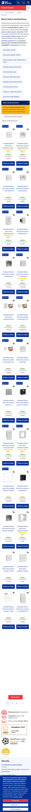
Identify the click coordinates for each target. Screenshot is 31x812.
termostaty (20, 32)
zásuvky (3, 32)
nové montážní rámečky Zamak (11, 36)
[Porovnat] (13, 129)
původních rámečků (7, 40)
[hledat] (28, 8)
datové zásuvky (11, 32)
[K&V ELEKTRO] (6, 3)
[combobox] (2, 121)
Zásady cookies (18, 797)
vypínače (25, 30)
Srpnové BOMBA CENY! (8, 775)
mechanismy (14, 45)
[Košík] (23, 2)
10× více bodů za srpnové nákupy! (11, 765)
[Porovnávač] (18, 2)
